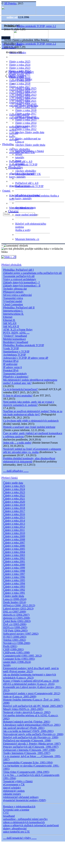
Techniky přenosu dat (15, 288)
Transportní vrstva (13, 298)
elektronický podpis (14, 790)
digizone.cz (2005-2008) (16, 617)
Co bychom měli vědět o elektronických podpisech (31, 420)
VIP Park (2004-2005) (15, 630)
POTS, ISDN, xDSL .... (16, 332)
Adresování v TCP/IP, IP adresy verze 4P (25, 357)
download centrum (25, 207)
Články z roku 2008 (14, 539)
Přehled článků (9, 477)
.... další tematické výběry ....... (20, 837)
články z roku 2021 (25, 100)
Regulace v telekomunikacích (19, 806)
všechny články (23, 79)
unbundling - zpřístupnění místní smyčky (25, 819)
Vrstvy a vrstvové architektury (19, 279)
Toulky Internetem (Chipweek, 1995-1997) (26, 753)
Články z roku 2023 (14, 492)
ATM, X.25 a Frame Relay (18, 329)
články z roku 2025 (19, 61)
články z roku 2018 (19, 83)
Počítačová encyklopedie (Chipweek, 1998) (27, 740)
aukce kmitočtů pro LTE (16, 831)
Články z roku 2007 (14, 542)
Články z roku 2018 (14, 507)
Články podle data (13, 482)
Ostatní (6, 190)
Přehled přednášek (11, 264)
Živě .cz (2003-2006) (14, 624)
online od (12, 17)
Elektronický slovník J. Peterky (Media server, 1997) (32, 743)
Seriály (7, 665)
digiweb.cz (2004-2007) (16, 614)
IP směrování (10, 364)
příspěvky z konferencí (27, 195)
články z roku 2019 (25, 107)
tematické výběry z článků (29, 151)
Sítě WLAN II (11, 326)
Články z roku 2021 (14, 498)
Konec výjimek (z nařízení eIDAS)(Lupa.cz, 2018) (31, 680)
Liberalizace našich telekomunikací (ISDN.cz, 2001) (31, 724)
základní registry (12, 793)
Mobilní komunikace (14, 338)
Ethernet (7, 316)
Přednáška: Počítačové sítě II (18, 307)
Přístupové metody (13, 291)
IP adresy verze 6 (12, 367)
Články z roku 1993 (14, 586)
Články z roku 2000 (14, 564)
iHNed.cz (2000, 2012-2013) (19, 605)
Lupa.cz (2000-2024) (14, 599)
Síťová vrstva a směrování (17, 294)
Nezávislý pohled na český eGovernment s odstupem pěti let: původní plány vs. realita (32, 450)
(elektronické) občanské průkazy (21, 797)
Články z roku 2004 (14, 551)
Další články (17, 76)
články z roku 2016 (25, 116)
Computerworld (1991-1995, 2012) (22, 655)
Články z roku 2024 (14, 489)
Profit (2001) (10, 646)
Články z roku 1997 (14, 573)
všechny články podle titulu (30, 144)
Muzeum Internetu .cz (27, 239)
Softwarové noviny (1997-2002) (20, 633)
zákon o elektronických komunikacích (24, 822)
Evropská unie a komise (16, 809)
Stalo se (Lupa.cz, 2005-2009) (19, 696)
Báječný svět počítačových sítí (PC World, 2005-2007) (33, 705)
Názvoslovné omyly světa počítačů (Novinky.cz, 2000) (33, 734)
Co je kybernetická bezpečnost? (20, 389)
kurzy (18, 160)
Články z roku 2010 (14, 533)
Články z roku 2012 (14, 526)
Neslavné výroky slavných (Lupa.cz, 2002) (26, 712)
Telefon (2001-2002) (14, 639)
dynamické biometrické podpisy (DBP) (24, 800)
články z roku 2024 (19, 64)
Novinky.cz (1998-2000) (16, 643)
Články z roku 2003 (14, 555)
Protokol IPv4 (10, 360)
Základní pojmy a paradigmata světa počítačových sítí (32, 272)
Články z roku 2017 (14, 511)
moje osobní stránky (26, 214)
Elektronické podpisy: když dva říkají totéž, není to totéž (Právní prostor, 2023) (31, 670)
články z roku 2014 (25, 122)
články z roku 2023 (19, 67)
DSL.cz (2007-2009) (14, 611)
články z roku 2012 (25, 129)
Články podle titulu (13, 595)
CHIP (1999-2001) (13, 649)
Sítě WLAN (9, 323)
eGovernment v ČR (14, 784)
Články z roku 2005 (14, 548)
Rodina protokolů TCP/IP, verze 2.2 (36, 26)
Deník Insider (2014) (14, 602)
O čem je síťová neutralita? (18, 395)
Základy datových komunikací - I (21, 282)
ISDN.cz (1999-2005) (15, 627)
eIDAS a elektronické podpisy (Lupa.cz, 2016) (28, 683)
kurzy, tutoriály (17, 176)
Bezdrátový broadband (15, 342)
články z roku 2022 (25, 97)
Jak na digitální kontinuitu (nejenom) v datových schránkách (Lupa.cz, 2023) (29, 676)
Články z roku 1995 (14, 580)
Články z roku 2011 (14, 529)
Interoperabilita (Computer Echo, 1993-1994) (28, 762)
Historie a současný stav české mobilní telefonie (29, 426)
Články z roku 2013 (14, 523)
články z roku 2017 (25, 113)
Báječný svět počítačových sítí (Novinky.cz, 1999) (30, 737)
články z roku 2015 (25, 119)
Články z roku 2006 (14, 545)
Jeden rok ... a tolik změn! (17, 442)
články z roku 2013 (25, 125)
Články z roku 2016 (14, 514)
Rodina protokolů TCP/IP (29, 186)
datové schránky (12, 787)
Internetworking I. (13, 310)
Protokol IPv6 (10, 370)
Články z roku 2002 (14, 558)
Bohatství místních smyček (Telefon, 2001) (26, 721)
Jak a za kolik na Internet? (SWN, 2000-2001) (28, 731)
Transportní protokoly (15, 373)
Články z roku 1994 (14, 583)
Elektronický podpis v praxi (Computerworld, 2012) (31, 693)
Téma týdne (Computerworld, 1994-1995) (26, 771)
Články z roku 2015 (14, 517)
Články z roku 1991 (14, 592)
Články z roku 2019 (14, 504)
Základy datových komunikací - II (21, 285)
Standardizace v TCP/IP (16, 351)
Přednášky (8, 144)
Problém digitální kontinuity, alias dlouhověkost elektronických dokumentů (29, 460)
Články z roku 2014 (14, 520)
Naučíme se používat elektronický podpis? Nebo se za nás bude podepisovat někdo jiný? (32, 413)
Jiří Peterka (10, 3)
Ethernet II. (9, 320)
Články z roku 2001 (14, 561)
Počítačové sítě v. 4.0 (26, 183)
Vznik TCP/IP (11, 348)
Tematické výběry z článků (18, 781)
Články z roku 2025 (14, 485)
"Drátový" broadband (15, 335)
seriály (18, 154)
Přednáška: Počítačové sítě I (18, 269)
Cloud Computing (13, 304)
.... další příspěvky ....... (16, 470)
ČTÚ (6, 812)
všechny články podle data (29, 132)
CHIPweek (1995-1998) (16, 652)
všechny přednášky (19, 149)
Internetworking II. (13, 313)
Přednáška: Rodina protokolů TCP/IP (23, 345)
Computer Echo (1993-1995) (19, 658)
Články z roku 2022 (14, 495)
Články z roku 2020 (14, 501)
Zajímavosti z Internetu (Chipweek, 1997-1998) (29, 749)
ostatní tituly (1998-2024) (17, 661)
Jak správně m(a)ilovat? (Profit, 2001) (23, 727)
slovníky (14, 139)
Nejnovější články (21, 72)
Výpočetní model (12, 301)
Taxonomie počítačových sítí (18, 276)
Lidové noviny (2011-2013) (18, 608)
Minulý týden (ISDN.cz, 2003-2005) (23, 709)
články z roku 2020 (25, 103)
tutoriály (13, 133)
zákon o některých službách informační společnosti (31, 825)
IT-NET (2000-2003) (14, 636)
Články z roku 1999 (14, 567)
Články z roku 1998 (14, 570)
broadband (9, 815)
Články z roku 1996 (14, 577)
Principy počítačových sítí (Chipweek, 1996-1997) (30, 746)
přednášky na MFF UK (28, 173)
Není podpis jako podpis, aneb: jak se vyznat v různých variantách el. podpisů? (28, 403)
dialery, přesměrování (15, 828)
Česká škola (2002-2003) (17, 621)
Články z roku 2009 (14, 536)
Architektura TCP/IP (14, 354)
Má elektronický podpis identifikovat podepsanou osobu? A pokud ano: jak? (30, 381)
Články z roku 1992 (14, 589)
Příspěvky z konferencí (15, 376)
